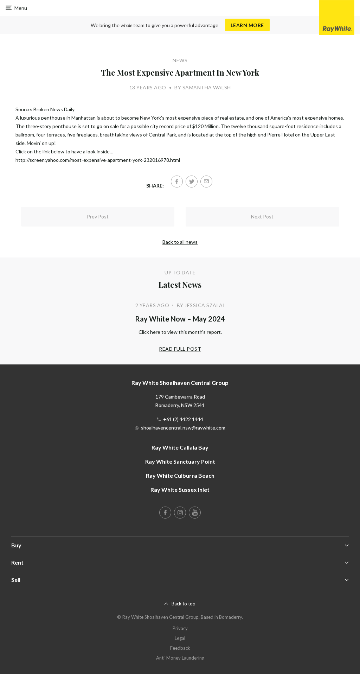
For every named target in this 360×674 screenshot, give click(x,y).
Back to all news (180, 242)
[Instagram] (180, 513)
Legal (180, 638)
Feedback (180, 648)
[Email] (206, 181)
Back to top (183, 603)
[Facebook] (177, 181)
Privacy (180, 628)
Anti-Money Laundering (180, 658)
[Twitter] (192, 181)
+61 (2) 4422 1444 (183, 419)
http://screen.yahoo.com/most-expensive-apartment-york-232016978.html (97, 160)
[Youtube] (195, 513)
